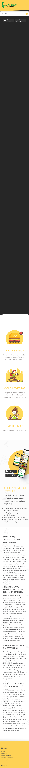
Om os (3, 751)
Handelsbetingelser (6, 755)
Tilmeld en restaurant (6, 759)
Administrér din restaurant (8, 761)
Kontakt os (4, 753)
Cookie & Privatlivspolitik (7, 757)
